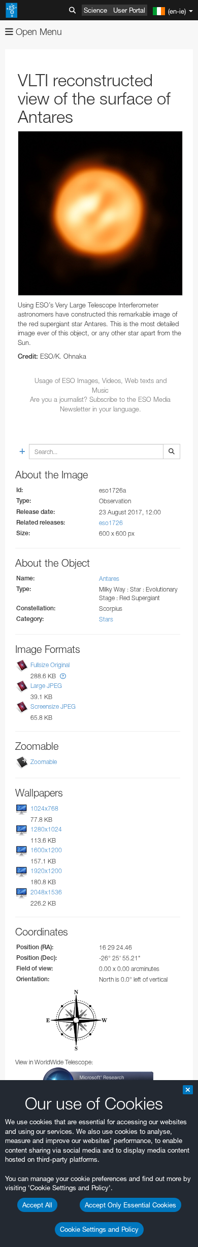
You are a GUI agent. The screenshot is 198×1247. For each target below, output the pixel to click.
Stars (106, 619)
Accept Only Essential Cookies (130, 1205)
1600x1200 (46, 850)
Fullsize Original (50, 665)
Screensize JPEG (53, 706)
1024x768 (44, 808)
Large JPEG (46, 685)
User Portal (129, 10)
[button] (63, 676)
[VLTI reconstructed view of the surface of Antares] (100, 213)
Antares (109, 578)
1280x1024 (46, 829)
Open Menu (37, 31)
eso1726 (111, 523)
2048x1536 (46, 892)
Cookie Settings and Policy (99, 1229)
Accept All (37, 1205)
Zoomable (43, 762)
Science (95, 10)
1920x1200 (46, 871)
